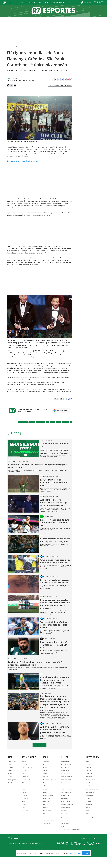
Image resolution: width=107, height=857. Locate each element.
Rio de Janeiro (47, 811)
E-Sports (10, 767)
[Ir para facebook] (95, 2)
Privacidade (25, 843)
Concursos (46, 776)
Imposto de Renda (48, 795)
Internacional (46, 798)
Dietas (24, 773)
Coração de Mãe (65, 801)
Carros (45, 770)
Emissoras (88, 770)
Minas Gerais (46, 801)
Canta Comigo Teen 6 (67, 792)
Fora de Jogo (11, 770)
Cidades (45, 773)
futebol (59, 422)
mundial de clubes (23, 422)
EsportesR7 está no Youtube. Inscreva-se (22, 161)
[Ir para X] (97, 2)
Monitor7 (45, 804)
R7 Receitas (25, 798)
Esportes (41, 2)
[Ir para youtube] (97, 843)
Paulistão (10, 783)
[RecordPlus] (86, 2)
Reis (62, 826)
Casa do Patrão (65, 795)
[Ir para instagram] (100, 2)
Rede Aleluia (89, 801)
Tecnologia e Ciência (49, 820)
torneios (32, 422)
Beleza (24, 761)
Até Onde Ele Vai (65, 773)
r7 (70, 422)
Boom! (63, 786)
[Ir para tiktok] (84, 843)
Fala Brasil (64, 811)
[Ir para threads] (76, 843)
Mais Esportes (12, 780)
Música (24, 792)
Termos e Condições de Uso (37, 843)
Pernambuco (46, 807)
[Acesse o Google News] (68, 79)
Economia (46, 783)
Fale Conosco (17, 843)
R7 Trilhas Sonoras (91, 780)
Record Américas (90, 786)
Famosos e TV (26, 780)
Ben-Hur (63, 783)
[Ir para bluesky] (58, 843)
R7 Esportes (9, 47)
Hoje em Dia (64, 814)
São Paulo (46, 814)
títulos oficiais (40, 422)
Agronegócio (46, 761)
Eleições (27, 2)
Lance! (10, 776)
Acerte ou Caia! (65, 761)
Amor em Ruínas (65, 767)
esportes (52, 422)
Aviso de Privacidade (75, 853)
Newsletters (89, 773)
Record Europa (90, 792)
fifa (47, 422)
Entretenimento (30, 757)
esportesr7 (65, 422)
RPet (23, 801)
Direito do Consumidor (49, 780)
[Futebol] (53, 11)
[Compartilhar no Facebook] (59, 79)
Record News (60, 2)
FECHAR (86, 853)
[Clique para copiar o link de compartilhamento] (71, 79)
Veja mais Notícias (39, 745)
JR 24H (46, 2)
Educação (46, 786)
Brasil (44, 764)
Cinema (24, 770)
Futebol (16, 47)
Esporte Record (65, 807)
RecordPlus (89, 776)
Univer (87, 811)
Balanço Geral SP (66, 780)
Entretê (33, 2)
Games (24, 786)
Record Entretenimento (92, 789)
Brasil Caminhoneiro (66, 789)
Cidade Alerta (65, 798)
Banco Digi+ (89, 761)
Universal (88, 814)
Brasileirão (11, 764)
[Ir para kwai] (71, 843)
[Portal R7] (4, 2)
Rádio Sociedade (90, 783)
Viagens (24, 804)
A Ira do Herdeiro (66, 764)
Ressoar (88, 807)
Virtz (23, 807)
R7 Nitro (24, 795)
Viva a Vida (25, 811)
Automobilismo (12, 761)
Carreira (88, 764)
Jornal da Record (65, 817)
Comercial (88, 767)
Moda (23, 789)
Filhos (23, 783)
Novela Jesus (64, 820)
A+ (12, 85)
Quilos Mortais (65, 823)
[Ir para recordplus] (80, 843)
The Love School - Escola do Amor (70, 829)
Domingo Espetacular (67, 804)
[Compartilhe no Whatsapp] (65, 79)
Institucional (92, 757)
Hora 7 (45, 792)
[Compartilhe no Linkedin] (62, 79)
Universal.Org (89, 817)
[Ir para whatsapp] (93, 843)
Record (52, 2)
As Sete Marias (65, 770)
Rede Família (89, 804)
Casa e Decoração (27, 767)
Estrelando (25, 776)
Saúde (45, 817)
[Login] (104, 2)
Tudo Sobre (46, 823)
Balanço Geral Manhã (67, 776)
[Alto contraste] (8, 85)
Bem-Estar (25, 764)
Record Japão (89, 795)
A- (15, 85)
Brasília (20, 2)
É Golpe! (45, 789)
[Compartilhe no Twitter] (56, 79)
